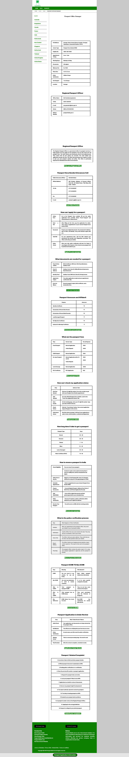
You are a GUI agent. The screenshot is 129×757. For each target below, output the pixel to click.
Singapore (37, 46)
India (44, 11)
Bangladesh (37, 23)
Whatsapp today (40, 726)
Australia (36, 19)
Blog (40, 11)
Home (36, 11)
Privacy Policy (48, 747)
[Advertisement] (73, 30)
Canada (36, 27)
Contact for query (71, 726)
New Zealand (37, 42)
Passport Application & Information (65, 755)
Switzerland (37, 50)
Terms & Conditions (64, 747)
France (36, 31)
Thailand (36, 54)
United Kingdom (38, 57)
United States (38, 61)
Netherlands (37, 38)
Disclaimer (41, 747)
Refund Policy (55, 747)
